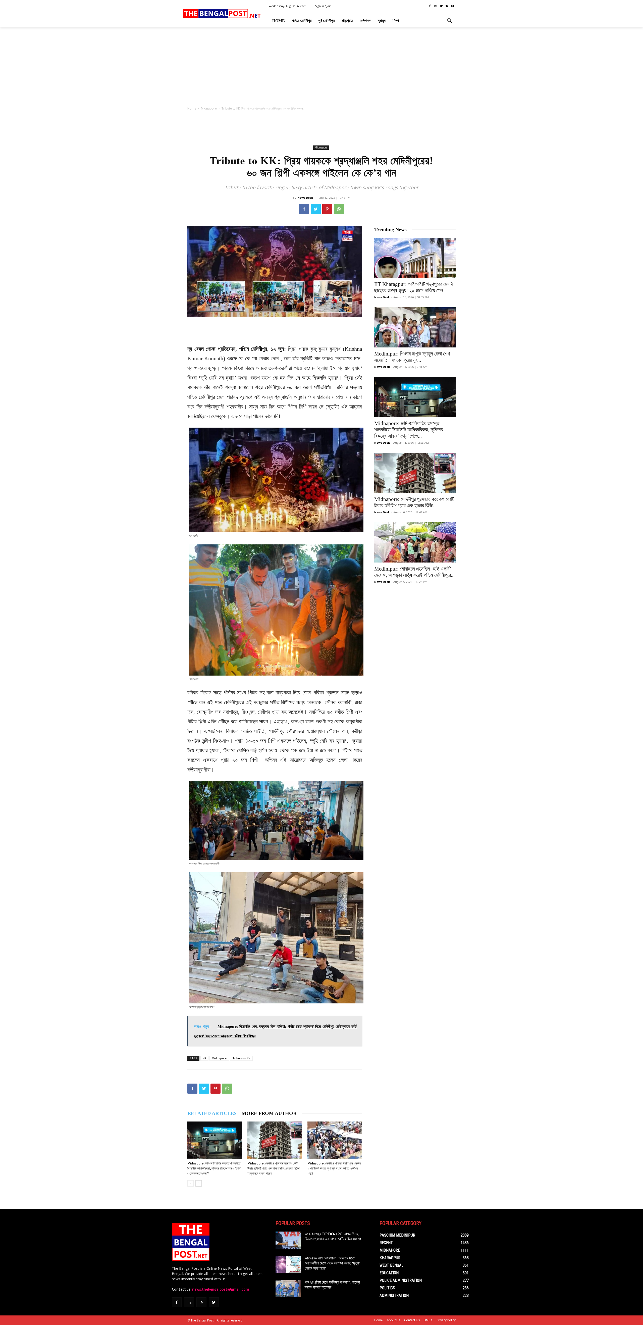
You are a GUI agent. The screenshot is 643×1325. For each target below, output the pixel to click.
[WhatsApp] (339, 209)
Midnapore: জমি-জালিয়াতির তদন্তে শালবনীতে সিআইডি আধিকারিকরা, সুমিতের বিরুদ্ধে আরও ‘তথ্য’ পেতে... (408, 429)
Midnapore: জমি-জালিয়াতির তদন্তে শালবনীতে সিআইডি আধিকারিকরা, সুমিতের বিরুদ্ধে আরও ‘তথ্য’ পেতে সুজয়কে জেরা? (214, 1168)
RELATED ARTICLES (212, 1113)
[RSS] (201, 1302)
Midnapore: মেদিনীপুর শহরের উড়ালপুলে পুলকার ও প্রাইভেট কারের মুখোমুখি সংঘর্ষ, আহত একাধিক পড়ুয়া (334, 1168)
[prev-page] (190, 1183)
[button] (450, 21)
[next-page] (198, 1183)
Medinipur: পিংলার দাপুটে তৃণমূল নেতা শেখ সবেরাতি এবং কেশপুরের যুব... (412, 357)
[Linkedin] (189, 1302)
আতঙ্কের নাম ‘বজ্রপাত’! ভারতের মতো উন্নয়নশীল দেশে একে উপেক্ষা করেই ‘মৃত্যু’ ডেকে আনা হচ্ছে (332, 1263)
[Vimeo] (447, 6)
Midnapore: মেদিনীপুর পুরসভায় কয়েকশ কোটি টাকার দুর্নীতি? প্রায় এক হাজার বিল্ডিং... (414, 502)
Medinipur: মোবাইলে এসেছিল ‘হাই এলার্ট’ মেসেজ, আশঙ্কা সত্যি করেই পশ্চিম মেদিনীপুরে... (414, 572)
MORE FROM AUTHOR (269, 1113)
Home (191, 108)
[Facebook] (430, 6)
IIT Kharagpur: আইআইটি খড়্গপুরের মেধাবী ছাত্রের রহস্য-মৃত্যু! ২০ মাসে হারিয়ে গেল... (414, 287)
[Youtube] (453, 6)
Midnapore (209, 108)
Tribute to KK (241, 1058)
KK (204, 1058)
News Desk (305, 197)
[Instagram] (436, 6)
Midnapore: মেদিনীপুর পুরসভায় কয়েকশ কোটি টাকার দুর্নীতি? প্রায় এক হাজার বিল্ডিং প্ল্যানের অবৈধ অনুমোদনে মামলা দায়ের (273, 1168)
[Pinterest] (327, 209)
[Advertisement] (321, 68)
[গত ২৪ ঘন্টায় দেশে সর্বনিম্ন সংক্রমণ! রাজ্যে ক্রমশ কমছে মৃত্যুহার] (288, 1288)
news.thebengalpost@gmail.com (220, 1289)
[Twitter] (441, 6)
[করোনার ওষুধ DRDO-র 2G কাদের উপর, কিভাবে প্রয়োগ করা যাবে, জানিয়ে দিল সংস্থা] (288, 1240)
